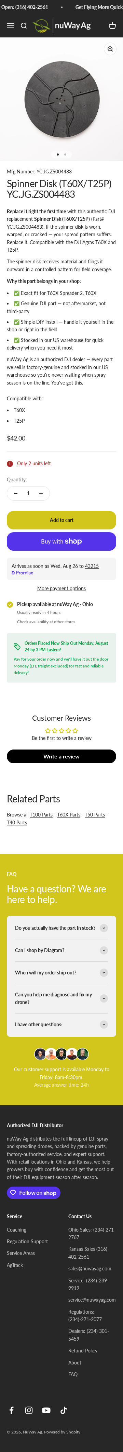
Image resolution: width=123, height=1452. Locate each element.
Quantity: (17, 479)
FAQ (73, 1374)
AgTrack (15, 1265)
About (74, 1362)
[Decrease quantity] (15, 493)
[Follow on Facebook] (11, 1410)
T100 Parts (41, 815)
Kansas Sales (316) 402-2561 (87, 1252)
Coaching (16, 1230)
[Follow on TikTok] (63, 1410)
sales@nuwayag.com (89, 1268)
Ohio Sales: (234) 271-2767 (91, 1233)
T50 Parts (95, 815)
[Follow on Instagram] (28, 1410)
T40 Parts (17, 822)
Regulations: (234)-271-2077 (85, 1315)
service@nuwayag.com (92, 1300)
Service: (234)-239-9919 (88, 1284)
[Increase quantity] (41, 493)
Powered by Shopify (62, 1431)
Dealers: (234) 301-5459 (88, 1334)
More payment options (61, 588)
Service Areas (21, 1253)
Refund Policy (82, 1350)
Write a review (61, 756)
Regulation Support (27, 1241)
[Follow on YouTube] (46, 1410)
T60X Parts (68, 815)
